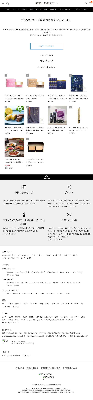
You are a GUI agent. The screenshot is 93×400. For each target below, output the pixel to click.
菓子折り (17, 317)
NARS (62, 272)
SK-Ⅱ (17, 275)
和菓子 (31, 317)
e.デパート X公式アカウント (77, 336)
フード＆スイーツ (22, 9)
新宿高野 (55, 283)
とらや (69, 283)
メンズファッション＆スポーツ (54, 320)
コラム (5, 313)
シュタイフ (60, 293)
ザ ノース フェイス (27, 293)
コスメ (17, 320)
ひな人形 (17, 304)
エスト (68, 272)
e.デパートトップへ (46, 46)
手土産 (25, 317)
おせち (76, 304)
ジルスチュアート (52, 272)
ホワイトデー (17, 307)
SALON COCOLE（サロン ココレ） (13, 336)
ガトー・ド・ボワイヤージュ (34, 283)
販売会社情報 (31, 368)
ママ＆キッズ (50, 293)
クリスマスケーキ (66, 304)
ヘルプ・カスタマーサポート (11, 355)
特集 (4, 300)
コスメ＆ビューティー (10, 9)
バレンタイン (6, 307)
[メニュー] (3, 3)
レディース (38, 9)
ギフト (31, 9)
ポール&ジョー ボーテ (38, 272)
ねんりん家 (76, 283)
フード (23, 320)
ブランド (6, 264)
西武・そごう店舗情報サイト (11, 333)
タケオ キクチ (40, 293)
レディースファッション (35, 320)
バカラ (68, 293)
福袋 (82, 304)
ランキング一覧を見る (45, 67)
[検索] (7, 3)
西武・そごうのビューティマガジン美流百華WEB (63, 333)
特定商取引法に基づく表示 (50, 368)
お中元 (23, 258)
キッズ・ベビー (54, 9)
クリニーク (10, 275)
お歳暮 (29, 258)
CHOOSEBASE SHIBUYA (34, 336)
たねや (63, 283)
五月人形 (25, 304)
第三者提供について (70, 368)
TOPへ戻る (46, 178)
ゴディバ (48, 283)
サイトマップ (26, 355)
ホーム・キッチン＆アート (66, 9)
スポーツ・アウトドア (71, 255)
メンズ (45, 9)
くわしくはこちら (8, 234)
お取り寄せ (38, 317)
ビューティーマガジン (83, 9)
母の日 (41, 304)
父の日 (48, 304)
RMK (73, 272)
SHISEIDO (10, 272)
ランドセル (33, 304)
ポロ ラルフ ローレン (13, 293)
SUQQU (80, 272)
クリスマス (55, 304)
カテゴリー (6, 251)
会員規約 (19, 368)
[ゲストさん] (86, 3)
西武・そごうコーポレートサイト (34, 333)
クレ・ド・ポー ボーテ (22, 272)
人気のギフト (48, 317)
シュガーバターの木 (13, 286)
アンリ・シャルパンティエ (15, 283)
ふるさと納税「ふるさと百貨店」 (56, 336)
